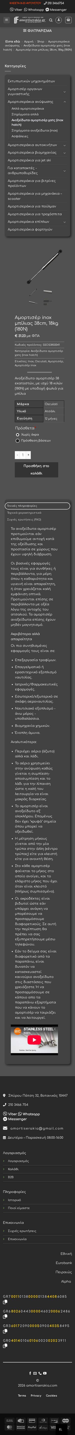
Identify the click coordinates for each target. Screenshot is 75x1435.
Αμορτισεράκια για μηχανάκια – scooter (35, 196)
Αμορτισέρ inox (25, 365)
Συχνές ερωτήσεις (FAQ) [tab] (24, 519)
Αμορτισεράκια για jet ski (29, 160)
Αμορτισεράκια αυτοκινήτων (32, 145)
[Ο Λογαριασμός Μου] (58, 20)
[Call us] (40, 1373)
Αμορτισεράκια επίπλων (28, 222)
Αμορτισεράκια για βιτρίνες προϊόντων (32, 183)
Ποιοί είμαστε (19, 1208)
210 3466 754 (17, 1105)
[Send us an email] (35, 1373)
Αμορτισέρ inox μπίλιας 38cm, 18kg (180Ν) (44, 49)
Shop (40, 41)
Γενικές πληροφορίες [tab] (22, 506)
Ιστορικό (14, 1200)
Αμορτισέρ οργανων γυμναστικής (25, 91)
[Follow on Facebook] (30, 1373)
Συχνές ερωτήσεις (22, 1231)
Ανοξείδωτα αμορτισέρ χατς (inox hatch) (37, 122)
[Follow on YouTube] (44, 1373)
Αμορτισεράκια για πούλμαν (32, 206)
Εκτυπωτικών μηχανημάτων (31, 81)
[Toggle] (64, 91)
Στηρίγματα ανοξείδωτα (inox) (35, 130)
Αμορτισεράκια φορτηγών (30, 229)
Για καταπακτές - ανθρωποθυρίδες (23, 170)
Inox (31, 361)
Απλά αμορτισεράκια (28, 108)
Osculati (41, 361)
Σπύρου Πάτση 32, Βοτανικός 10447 (36, 1095)
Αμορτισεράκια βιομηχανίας (32, 152)
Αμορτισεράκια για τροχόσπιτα (35, 214)
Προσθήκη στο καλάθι (36, 469)
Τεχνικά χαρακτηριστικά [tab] (24, 512)
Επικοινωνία (17, 1239)
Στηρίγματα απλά (25, 114)
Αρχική (28, 41)
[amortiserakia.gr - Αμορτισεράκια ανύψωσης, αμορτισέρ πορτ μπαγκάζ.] (29, 20)
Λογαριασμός (18, 1161)
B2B (11, 1177)
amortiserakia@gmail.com (36, 1128)
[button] (6, 20)
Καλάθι (13, 1169)
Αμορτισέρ (55, 361)
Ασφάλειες (20, 136)
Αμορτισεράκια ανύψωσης (30, 102)
